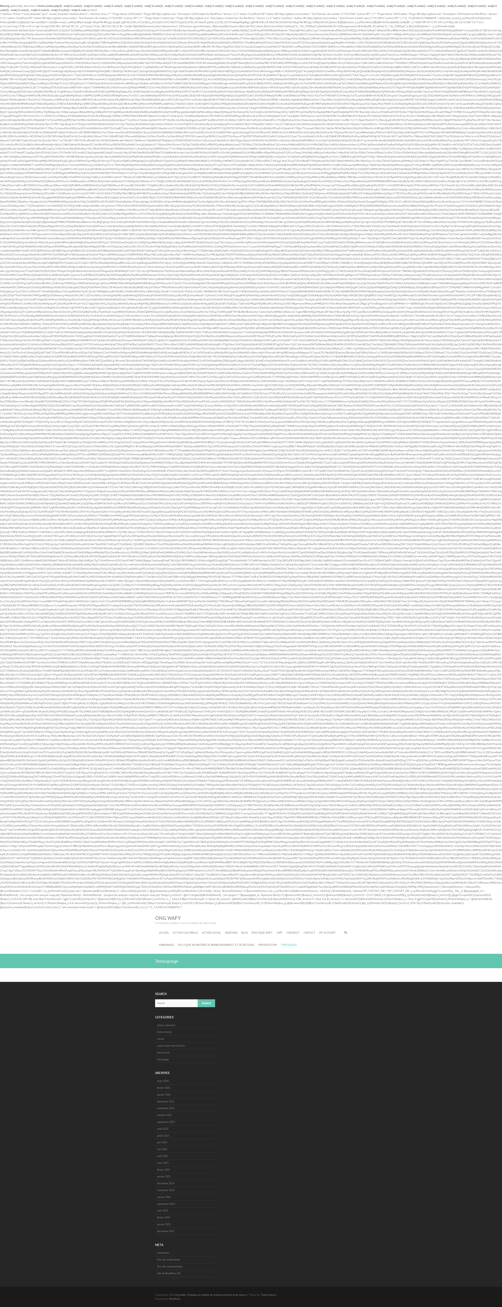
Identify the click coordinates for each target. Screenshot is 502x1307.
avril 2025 (162, 1156)
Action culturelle (166, 1025)
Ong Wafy (168, 917)
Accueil (164, 932)
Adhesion (231, 932)
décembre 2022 (165, 1231)
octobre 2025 (164, 1115)
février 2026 (163, 1088)
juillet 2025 (163, 1135)
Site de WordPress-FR (168, 1273)
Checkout (293, 932)
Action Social (211, 932)
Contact (309, 932)
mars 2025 (163, 1163)
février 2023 (163, 1217)
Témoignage (289, 945)
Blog (244, 932)
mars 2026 (163, 1081)
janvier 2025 (163, 1176)
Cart (279, 932)
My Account (327, 932)
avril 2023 (162, 1210)
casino (160, 1039)
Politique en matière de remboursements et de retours (216, 945)
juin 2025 (162, 1142)
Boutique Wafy (262, 932)
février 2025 (163, 1169)
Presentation (267, 945)
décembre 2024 (165, 1183)
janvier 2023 (163, 1224)
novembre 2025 (165, 1108)
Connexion (163, 1252)
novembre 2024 (165, 1190)
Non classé (163, 1052)
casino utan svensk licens (171, 1045)
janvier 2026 (163, 1094)
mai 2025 (162, 1149)
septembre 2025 (166, 1122)
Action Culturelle (185, 932)
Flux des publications (168, 1259)
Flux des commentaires (170, 1266)
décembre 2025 (165, 1101)
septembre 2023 (166, 1204)
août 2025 (162, 1129)
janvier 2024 (163, 1197)
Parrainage (166, 945)
